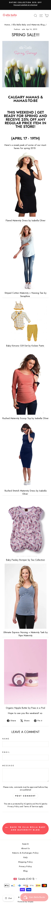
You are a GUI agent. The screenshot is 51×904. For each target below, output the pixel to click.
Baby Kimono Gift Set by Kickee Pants (25, 345)
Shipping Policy (25, 861)
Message (8, 765)
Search (25, 843)
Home (7, 24)
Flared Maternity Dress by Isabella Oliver (25, 220)
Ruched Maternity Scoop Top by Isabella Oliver (25, 418)
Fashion (17, 29)
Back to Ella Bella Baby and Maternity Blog (27, 828)
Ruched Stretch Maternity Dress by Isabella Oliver (25, 492)
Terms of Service (31, 806)
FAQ (25, 857)
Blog (25, 870)
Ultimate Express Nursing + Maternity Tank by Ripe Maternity (25, 634)
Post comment (25, 796)
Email (6, 752)
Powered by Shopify (25, 901)
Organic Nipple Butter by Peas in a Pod (25, 707)
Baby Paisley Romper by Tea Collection (25, 559)
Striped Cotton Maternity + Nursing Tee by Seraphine (25, 294)
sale (23, 29)
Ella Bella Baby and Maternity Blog (29, 24)
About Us (25, 848)
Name (6, 739)
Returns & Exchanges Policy (25, 852)
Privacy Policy (13, 806)
